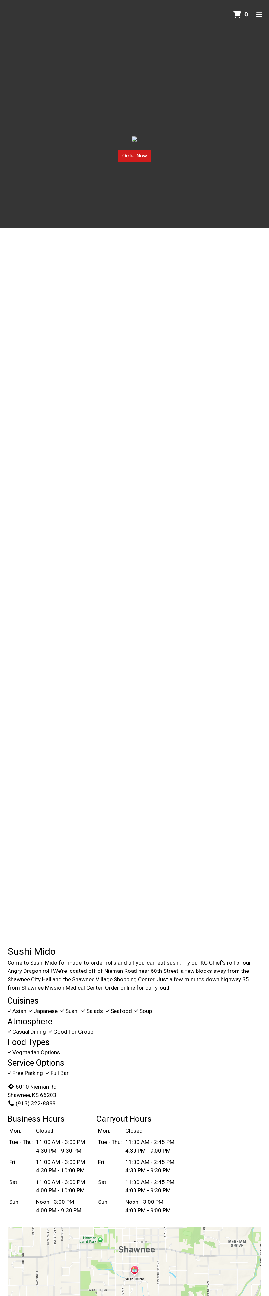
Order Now (134, 156)
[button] (20, 520)
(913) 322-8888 (36, 1103)
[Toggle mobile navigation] (259, 14)
